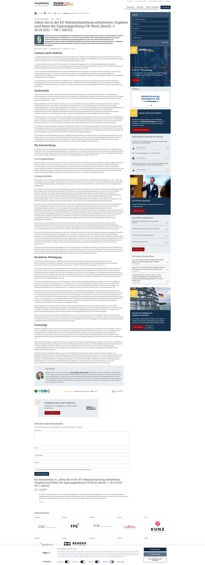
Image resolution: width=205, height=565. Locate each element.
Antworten (41, 502)
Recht (52, 19)
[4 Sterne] (69, 391)
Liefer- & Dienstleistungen (41, 19)
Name (36, 448)
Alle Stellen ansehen (138, 249)
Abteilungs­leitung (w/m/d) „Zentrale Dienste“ (145, 228)
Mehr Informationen (138, 327)
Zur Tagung (136, 80)
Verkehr (58, 19)
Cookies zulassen (155, 549)
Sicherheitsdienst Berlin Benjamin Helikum (144, 275)
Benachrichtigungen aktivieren (140, 129)
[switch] (82, 562)
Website (36, 462)
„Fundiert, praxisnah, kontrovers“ (41, 5)
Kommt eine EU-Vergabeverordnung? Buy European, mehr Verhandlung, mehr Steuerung (149, 142)
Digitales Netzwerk (141, 1)
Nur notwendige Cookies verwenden (155, 559)
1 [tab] (149, 105)
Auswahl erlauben (155, 554)
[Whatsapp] (39, 391)
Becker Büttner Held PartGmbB (79, 372)
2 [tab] (151, 105)
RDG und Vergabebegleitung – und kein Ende (146, 153)
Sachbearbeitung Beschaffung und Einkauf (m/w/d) (145, 221)
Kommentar (38, 430)
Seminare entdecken (138, 211)
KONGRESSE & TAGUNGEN (156, 1)
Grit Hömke (40, 13)
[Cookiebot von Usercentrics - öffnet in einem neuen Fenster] (47, 562)
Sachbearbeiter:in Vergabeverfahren (143, 235)
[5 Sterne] (71, 391)
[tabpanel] (75, 525)
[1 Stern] (64, 391)
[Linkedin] (42, 391)
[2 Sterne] (66, 391)
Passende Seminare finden (52, 413)
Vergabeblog (41, 3)
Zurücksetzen (164, 42)
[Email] (48, 391)
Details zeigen (120, 562)
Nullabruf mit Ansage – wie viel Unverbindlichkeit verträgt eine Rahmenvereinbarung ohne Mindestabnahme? (150, 164)
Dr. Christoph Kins (140, 158)
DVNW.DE (167, 1)
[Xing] (45, 391)
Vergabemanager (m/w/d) (140, 241)
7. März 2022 (42, 490)
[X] (36, 391)
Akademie (130, 1)
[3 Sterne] (68, 391)
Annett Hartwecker (141, 147)
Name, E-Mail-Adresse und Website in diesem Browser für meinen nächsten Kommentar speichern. (63, 469)
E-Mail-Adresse (39, 455)
